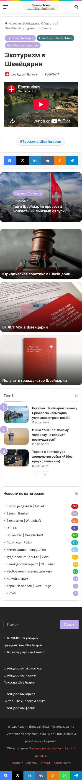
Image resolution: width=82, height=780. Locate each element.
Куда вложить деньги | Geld (27, 557)
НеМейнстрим (17, 578)
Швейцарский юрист (19, 694)
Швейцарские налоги (19, 675)
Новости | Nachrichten (55, 38)
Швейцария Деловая (24, 74)
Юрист (45, 763)
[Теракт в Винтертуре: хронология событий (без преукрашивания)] (16, 457)
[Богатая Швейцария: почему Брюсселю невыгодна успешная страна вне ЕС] (16, 414)
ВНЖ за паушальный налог (24, 652)
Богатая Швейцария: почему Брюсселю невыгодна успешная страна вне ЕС (54, 413)
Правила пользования (45, 748)
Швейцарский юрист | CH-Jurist (30, 564)
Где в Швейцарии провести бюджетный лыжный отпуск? (40, 208)
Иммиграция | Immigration (26, 549)
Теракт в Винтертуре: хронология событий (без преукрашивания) (52, 456)
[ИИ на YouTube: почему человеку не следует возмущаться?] (16, 436)
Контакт (17, 763)
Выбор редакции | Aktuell (25, 506)
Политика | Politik (19, 542)
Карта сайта (62, 763)
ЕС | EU (11, 528)
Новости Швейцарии (23, 23)
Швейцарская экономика (22, 668)
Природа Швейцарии (19, 682)
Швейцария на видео (22, 45)
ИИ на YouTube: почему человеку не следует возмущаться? (50, 434)
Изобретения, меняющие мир (29, 571)
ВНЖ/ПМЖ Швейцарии (20, 638)
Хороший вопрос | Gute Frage (28, 586)
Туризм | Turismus (38, 28)
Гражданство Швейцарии (23, 645)
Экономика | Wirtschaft (23, 520)
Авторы (31, 763)
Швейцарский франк (19, 708)
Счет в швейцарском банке (24, 701)
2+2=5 (11, 593)
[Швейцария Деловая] (41, 7)
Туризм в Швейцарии (41, 141)
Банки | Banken (17, 513)
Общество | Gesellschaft (24, 535)
